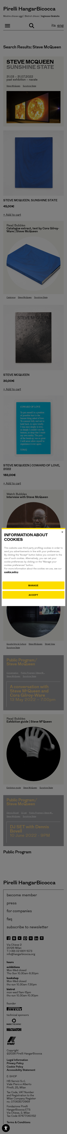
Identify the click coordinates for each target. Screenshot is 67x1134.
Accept (33, 594)
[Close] (62, 532)
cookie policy (11, 572)
